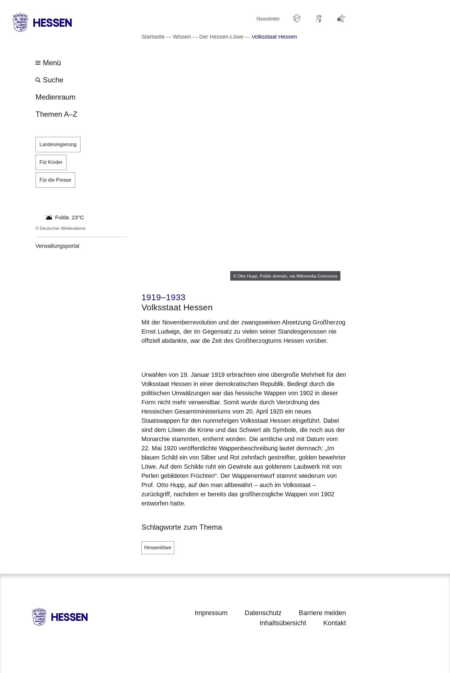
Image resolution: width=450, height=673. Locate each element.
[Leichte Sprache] (297, 18)
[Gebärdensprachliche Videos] (319, 18)
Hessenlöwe (157, 547)
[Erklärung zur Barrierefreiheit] (341, 18)
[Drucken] (194, 356)
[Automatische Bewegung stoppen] (39, 217)
